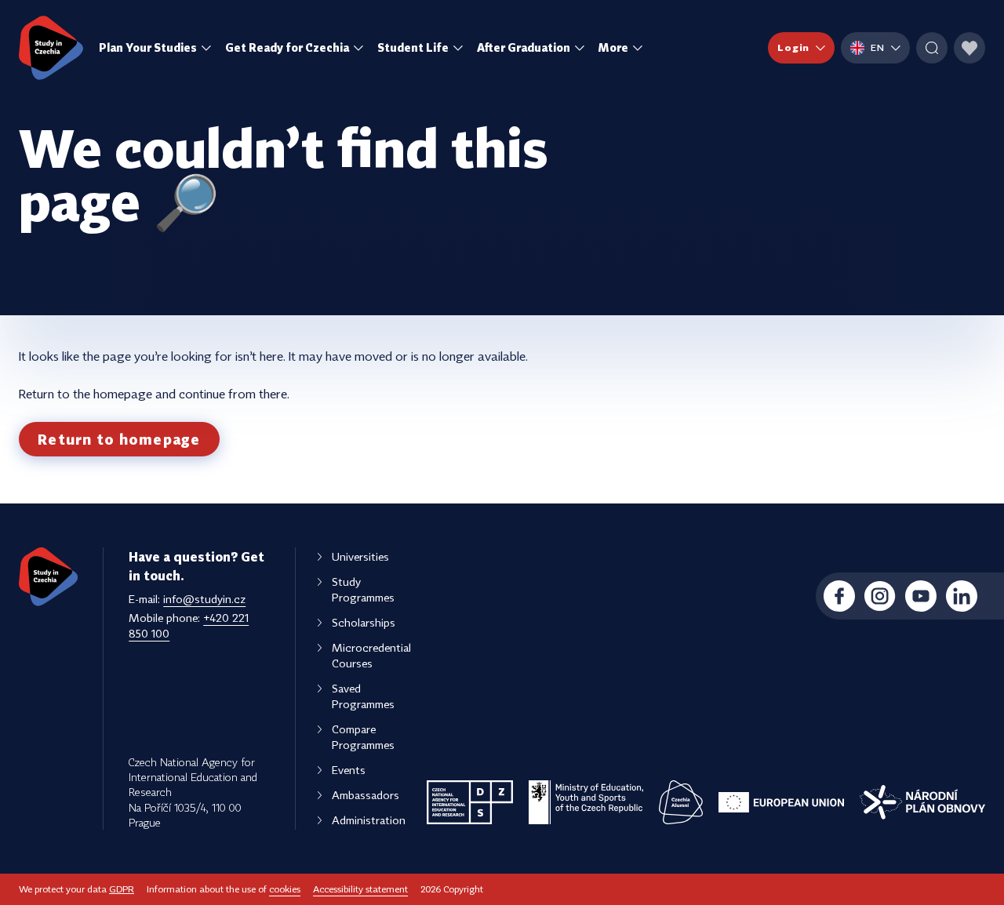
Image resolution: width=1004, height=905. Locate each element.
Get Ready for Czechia (287, 47)
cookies (284, 889)
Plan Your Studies (148, 47)
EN (878, 47)
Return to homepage (119, 439)
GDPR (121, 889)
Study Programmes (363, 589)
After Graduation (523, 47)
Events (349, 769)
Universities (360, 556)
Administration (369, 820)
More (613, 47)
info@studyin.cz (204, 598)
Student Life (413, 47)
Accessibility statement (360, 889)
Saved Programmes (363, 696)
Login (793, 47)
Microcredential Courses (371, 655)
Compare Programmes (363, 736)
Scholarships (363, 622)
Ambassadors (365, 794)
